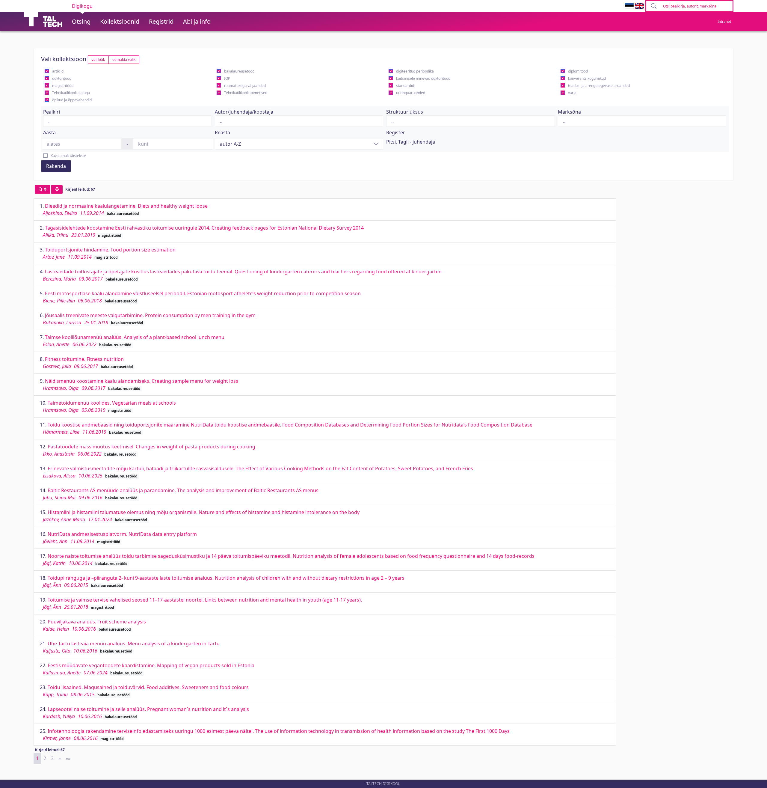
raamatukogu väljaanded (245, 85)
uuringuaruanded (410, 92)
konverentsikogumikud (587, 78)
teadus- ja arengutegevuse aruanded (599, 85)
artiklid (58, 71)
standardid (405, 85)
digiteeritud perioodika (415, 71)
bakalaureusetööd (239, 71)
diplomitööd (578, 71)
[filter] (42, 189)
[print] (57, 189)
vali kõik (98, 59)
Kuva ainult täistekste (68, 155)
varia (572, 92)
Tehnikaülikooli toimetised (245, 92)
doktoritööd (61, 78)
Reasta (222, 132)
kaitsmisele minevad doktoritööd (423, 78)
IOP (227, 78)
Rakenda (56, 166)
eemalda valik (123, 59)
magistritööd (62, 85)
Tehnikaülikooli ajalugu (71, 92)
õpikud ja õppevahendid (72, 100)
